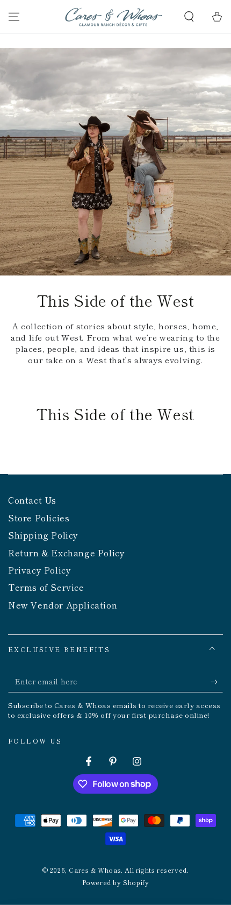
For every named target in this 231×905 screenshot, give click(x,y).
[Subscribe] (217, 682)
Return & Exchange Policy (66, 552)
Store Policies (38, 517)
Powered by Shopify (115, 882)
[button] (189, 17)
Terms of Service (46, 587)
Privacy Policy (39, 569)
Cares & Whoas (95, 869)
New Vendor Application (62, 604)
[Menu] (14, 17)
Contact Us (32, 499)
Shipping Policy (43, 534)
